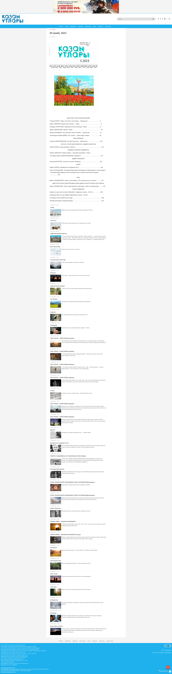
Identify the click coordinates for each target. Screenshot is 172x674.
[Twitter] (158, 19)
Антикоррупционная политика (8, 667)
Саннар (53, 29)
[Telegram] (169, 19)
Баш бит (61, 26)
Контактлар (108, 26)
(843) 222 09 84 (167, 652)
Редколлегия (88, 26)
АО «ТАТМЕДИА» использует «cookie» (9, 669)
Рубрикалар (73, 26)
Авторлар (100, 26)
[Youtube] (165, 19)
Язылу (94, 26)
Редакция (80, 26)
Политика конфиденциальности (8, 672)
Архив (66, 26)
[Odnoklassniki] (162, 19)
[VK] (160, 19)
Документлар (110, 641)
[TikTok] (167, 19)
